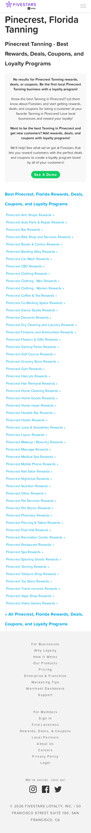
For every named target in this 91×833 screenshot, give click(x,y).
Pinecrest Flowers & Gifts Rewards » (33, 339)
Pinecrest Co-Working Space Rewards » (35, 302)
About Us (45, 743)
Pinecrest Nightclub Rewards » (29, 478)
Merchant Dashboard (45, 688)
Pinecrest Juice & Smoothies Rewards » (36, 427)
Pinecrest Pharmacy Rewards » (29, 515)
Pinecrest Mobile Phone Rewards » (32, 464)
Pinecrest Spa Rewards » (24, 551)
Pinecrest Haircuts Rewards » (28, 376)
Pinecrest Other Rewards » (26, 493)
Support (45, 695)
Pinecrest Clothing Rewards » (28, 273)
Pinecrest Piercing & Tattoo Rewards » (34, 522)
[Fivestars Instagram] (33, 789)
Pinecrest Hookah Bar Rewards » (30, 412)
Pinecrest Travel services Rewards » (33, 588)
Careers (45, 750)
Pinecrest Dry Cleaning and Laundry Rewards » (41, 324)
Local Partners (45, 737)
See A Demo (45, 174)
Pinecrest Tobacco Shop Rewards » (32, 573)
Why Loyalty (45, 650)
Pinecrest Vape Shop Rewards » (30, 595)
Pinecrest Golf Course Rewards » (31, 354)
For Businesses (45, 644)
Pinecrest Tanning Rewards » (27, 566)
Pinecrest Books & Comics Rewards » (34, 244)
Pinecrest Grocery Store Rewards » (32, 361)
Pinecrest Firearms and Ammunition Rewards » (41, 332)
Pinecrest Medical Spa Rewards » (31, 456)
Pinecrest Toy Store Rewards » (29, 581)
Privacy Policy (45, 756)
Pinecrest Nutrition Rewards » (28, 486)
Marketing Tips (45, 682)
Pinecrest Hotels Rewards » (26, 420)
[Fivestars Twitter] (58, 789)
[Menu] (83, 5)
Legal (45, 762)
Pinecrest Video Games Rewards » (32, 603)
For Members (45, 712)
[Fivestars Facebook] (46, 789)
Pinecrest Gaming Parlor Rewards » (32, 346)
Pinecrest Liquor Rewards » (26, 434)
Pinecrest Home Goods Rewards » (32, 398)
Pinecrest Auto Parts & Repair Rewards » (36, 222)
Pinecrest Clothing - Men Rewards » (32, 280)
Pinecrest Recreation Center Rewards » (35, 537)
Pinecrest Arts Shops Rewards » (30, 214)
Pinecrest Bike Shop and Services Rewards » (39, 236)
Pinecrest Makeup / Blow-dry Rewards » (36, 442)
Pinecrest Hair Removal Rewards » (32, 383)
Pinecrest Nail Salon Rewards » (29, 471)
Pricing (45, 669)
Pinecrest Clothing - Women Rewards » (35, 288)
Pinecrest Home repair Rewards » (31, 405)
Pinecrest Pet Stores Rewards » (29, 508)
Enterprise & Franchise (45, 676)
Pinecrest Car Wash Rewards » (29, 258)
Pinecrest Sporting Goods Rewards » (33, 559)
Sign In (45, 718)
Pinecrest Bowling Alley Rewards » (32, 251)
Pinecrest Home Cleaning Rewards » (33, 390)
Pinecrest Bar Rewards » (24, 229)
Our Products (45, 663)
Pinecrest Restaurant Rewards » (30, 544)
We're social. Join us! (45, 780)
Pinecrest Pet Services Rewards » (31, 500)
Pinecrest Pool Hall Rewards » (28, 529)
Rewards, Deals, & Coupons (45, 731)
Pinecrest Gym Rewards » (25, 368)
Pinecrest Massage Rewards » (28, 449)
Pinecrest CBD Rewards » (25, 266)
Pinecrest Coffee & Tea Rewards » (31, 295)
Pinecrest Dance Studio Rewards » (32, 310)
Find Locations (45, 724)
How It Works (45, 656)
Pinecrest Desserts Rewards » (28, 317)
